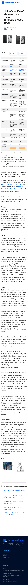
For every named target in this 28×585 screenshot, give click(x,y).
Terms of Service (7, 559)
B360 (11, 66)
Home (4, 568)
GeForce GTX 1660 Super (13, 70)
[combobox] (13, 53)
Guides (4, 572)
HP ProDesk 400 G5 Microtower (11, 184)
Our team (5, 555)
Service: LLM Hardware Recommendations (13, 570)
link (10, 144)
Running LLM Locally (8, 573)
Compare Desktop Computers (10, 581)
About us (5, 554)
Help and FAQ (6, 579)
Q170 (20, 66)
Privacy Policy (6, 557)
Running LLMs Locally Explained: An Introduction (12, 576)
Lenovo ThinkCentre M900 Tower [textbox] (22, 53)
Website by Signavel (17, 545)
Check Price (13, 148)
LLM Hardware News (8, 578)
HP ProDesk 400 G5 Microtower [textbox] (13, 53)
